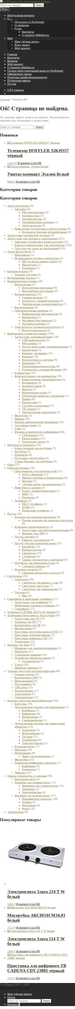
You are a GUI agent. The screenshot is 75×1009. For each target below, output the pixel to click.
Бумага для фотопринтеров (39, 490)
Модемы (27, 481)
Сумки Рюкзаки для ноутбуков (34, 461)
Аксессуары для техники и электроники (32, 238)
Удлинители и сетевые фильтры (41, 369)
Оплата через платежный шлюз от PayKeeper (35, 70)
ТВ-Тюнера (29, 408)
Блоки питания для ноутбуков (33, 448)
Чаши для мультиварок (36, 756)
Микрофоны (22, 254)
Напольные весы (25, 779)
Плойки (27, 802)
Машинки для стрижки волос (40, 785)
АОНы (26, 507)
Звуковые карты (32, 386)
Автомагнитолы (32, 218)
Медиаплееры (23, 628)
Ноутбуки (21, 451)
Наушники (28, 363)
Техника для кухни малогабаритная (29, 700)
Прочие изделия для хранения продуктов (47, 520)
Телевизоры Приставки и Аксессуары (30, 615)
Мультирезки (30, 716)
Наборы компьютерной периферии (36, 422)
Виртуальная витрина (20, 15)
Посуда (11, 513)
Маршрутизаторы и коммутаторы (42, 477)
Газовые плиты (24, 674)
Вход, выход (22, 44)
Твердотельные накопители (39, 412)
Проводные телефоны (35, 510)
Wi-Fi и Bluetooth (32, 474)
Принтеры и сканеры (28, 487)
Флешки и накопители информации (37, 431)
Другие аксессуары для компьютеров (45, 346)
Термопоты (29, 769)
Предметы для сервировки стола (35, 562)
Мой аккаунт (23, 48)
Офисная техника (18, 467)
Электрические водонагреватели (42, 304)
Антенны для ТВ (25, 621)
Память (26, 399)
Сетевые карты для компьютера (41, 484)
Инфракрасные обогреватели (40, 313)
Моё (10, 38)
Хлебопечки (29, 739)
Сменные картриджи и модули (41, 572)
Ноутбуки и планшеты (21, 445)
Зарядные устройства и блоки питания (39, 241)
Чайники (20, 772)
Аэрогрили (29, 730)
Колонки (27, 356)
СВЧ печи (21, 687)
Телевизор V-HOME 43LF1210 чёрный (31, 612)
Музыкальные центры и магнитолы (37, 258)
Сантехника (14, 576)
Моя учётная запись (27, 41)
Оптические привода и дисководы (43, 395)
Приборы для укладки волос (32, 795)
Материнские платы (34, 392)
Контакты (28, 31)
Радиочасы (28, 268)
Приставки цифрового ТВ (31, 638)
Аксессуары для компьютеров (33, 336)
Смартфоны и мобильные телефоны (29, 599)
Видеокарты (29, 382)
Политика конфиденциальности (27, 77)
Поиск (39, 5)
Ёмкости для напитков (36, 540)
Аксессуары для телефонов (31, 602)
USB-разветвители (33, 340)
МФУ (25, 494)
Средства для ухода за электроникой (37, 248)
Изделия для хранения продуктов (35, 517)
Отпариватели (31, 661)
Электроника (15, 811)
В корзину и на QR (29, 163)
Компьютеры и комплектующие (27, 333)
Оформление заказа (19, 74)
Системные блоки (26, 425)
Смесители (21, 579)
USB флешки (30, 435)
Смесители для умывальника (40, 589)
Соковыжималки (32, 720)
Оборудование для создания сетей (36, 471)
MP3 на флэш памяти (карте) (40, 261)
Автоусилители (31, 225)
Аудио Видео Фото (19, 251)
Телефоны (21, 500)
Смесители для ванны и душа (40, 582)
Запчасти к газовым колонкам (40, 300)
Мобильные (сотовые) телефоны (35, 605)
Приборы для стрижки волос (32, 782)
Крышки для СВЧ (33, 533)
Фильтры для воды (26, 569)
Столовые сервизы (33, 566)
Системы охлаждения (35, 405)
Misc (24, 595)
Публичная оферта (18, 80)
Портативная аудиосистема (39, 366)
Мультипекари (31, 733)
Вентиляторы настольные (38, 291)
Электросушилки (32, 743)
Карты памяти (31, 438)
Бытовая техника (17, 271)
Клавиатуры (22, 372)
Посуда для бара (25, 536)
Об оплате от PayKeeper (29, 21)
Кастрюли (28, 546)
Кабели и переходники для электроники (40, 245)
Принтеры (28, 497)
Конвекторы (29, 317)
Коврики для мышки (35, 353)
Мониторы (21, 415)
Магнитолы (29, 264)
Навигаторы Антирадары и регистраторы (40, 228)
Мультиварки (23, 753)
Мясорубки (22, 759)
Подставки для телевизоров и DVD (37, 631)
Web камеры (29, 343)
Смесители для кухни (35, 585)
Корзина (12, 60)
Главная (12, 54)
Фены (25, 808)
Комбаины (28, 710)
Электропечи (23, 694)
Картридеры (29, 350)
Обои (10, 464)
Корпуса (27, 389)
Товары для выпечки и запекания (42, 559)
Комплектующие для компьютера (35, 376)
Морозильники (24, 680)
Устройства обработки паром (33, 657)
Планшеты (21, 454)
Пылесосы (21, 651)
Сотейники (29, 556)
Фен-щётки (29, 805)
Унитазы (20, 592)
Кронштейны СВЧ (26, 677)
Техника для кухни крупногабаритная (31, 671)
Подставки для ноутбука (30, 458)
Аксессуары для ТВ (27, 618)
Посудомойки (23, 684)
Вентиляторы (23, 284)
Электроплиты (24, 697)
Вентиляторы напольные (37, 287)
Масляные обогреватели (37, 320)
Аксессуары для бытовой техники (28, 235)
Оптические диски (33, 441)
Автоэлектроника (18, 205)
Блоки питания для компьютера (41, 379)
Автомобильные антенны (38, 222)
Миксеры (20, 749)
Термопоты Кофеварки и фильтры (36, 762)
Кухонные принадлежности (32, 526)
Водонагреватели (25, 294)
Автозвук (20, 209)
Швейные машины (26, 667)
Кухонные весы (24, 746)
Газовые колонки (32, 297)
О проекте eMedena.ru (35, 35)
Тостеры (27, 736)
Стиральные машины (28, 654)
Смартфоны (22, 608)
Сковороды (29, 553)
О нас (18, 28)
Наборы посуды (32, 549)
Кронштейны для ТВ (28, 625)
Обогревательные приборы (31, 310)
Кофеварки (28, 766)
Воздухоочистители (34, 330)
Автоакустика (30, 215)
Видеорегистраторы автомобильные (44, 232)
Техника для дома (26, 274)
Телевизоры (22, 641)
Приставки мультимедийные (32, 635)
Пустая (11, 83)
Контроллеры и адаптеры (37, 359)
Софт (18, 428)
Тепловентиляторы (34, 323)
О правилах (22, 25)
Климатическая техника (22, 281)
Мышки (19, 418)
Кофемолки (29, 713)
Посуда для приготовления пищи (35, 543)
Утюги (19, 664)
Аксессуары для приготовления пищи (45, 530)
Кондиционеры (24, 307)
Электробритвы (32, 792)
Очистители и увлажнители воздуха (37, 327)
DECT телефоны (32, 504)
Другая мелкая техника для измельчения (40, 707)
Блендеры (21, 703)
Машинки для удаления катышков (36, 648)
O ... (9, 18)
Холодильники (24, 690)
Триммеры (28, 789)
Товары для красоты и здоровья (26, 775)
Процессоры (29, 402)
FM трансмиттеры (33, 212)
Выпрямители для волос (37, 798)
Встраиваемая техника (21, 277)
